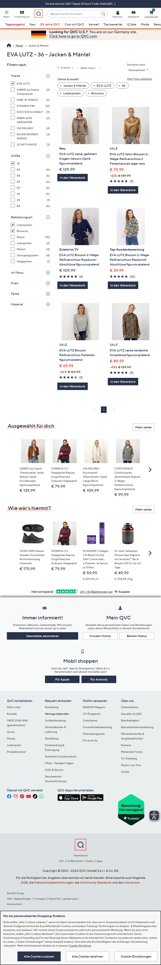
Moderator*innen (132, 751)
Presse (11, 738)
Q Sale (131, 24)
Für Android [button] (98, 679)
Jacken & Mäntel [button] (74, 86)
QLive (11, 731)
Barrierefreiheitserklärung (137, 727)
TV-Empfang (129, 758)
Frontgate (40, 898)
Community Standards (96, 882)
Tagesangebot (15, 24)
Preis (14, 283)
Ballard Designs (23, 898)
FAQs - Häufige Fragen (59, 763)
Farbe (15, 294)
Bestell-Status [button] (137, 636)
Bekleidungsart (21, 217)
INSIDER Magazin (94, 707)
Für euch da (90, 740)
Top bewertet (113, 24)
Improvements (14, 904)
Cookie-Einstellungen (136, 956)
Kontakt (12, 713)
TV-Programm (92, 713)
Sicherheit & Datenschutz (60, 756)
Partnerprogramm (94, 733)
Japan (99, 860)
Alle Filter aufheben (139, 78)
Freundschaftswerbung (97, 727)
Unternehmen (129, 707)
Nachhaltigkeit (130, 720)
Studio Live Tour (131, 765)
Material (17, 304)
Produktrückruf (16, 751)
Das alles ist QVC (131, 713)
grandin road (69, 898)
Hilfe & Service (54, 769)
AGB (24, 882)
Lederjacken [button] (72, 93)
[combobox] (74, 13)
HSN (9, 898)
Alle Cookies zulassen (39, 956)
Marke (15, 76)
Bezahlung (51, 738)
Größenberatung (55, 720)
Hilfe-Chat (13, 707)
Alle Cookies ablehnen (87, 956)
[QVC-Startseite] (9, 45)
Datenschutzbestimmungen (53, 882)
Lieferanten (14, 745)
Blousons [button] (97, 93)
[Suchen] (104, 13)
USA (61, 860)
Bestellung (52, 707)
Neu (32, 24)
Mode (145, 24)
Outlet (125, 771)
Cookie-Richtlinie (80, 945)
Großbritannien (75, 860)
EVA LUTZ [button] (103, 86)
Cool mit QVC (74, 24)
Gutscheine (90, 720)
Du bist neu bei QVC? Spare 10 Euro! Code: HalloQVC (79, 3)
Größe (15, 156)
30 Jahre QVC (50, 24)
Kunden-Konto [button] (100, 636)
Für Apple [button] (62, 679)
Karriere (126, 745)
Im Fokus (17, 272)
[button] (6, 15)
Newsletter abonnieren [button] (42, 636)
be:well (94, 24)
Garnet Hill (54, 898)
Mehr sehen (143, 427)
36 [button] (123, 86)
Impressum (132, 882)
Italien (89, 860)
